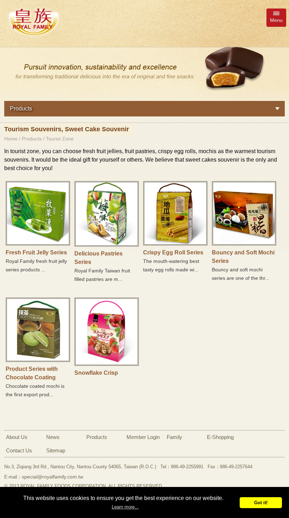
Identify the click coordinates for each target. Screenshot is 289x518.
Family (174, 437)
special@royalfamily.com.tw (52, 477)
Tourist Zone (60, 138)
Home (11, 138)
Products (32, 138)
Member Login (143, 437)
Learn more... (125, 507)
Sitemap (55, 450)
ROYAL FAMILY (33, 21)
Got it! (261, 502)
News (53, 437)
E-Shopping (220, 437)
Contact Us (19, 450)
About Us (16, 437)
